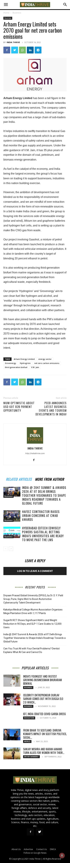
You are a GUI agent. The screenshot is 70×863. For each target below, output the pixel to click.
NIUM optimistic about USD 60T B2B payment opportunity (19, 406)
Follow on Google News (35, 852)
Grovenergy (10, 363)
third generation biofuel (16, 367)
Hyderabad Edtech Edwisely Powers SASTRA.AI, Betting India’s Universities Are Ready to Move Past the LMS (43, 534)
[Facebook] (6, 50)
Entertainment (31, 756)
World (27, 741)
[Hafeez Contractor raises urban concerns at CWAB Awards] (11, 516)
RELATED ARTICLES (19, 479)
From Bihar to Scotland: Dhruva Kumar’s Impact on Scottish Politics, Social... (45, 734)
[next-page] (11, 549)
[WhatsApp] (22, 50)
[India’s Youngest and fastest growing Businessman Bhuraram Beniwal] (11, 681)
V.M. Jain (35, 367)
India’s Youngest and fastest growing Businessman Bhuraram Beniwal (42, 680)
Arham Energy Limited (24, 359)
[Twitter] (14, 50)
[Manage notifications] (62, 855)
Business (17, 12)
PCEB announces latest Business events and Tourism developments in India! (51, 408)
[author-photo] (35, 443)
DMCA (53, 849)
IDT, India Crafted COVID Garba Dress (44, 714)
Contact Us (41, 849)
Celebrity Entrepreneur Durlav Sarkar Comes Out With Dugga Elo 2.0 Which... (43, 698)
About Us (16, 849)
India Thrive (13, 42)
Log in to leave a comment (35, 570)
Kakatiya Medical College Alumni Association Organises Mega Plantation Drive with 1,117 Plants (33, 611)
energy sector (45, 359)
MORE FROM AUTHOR (49, 479)
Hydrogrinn (25, 363)
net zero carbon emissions (46, 363)
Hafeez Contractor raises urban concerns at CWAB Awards (41, 515)
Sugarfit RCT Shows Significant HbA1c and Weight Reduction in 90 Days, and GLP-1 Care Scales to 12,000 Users (32, 624)
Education (29, 718)
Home (6, 12)
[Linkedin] (30, 50)
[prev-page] (5, 549)
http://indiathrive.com (35, 453)
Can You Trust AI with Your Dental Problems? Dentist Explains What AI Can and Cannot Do (31, 650)
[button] (5, 4)
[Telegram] (38, 50)
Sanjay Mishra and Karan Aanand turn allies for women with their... (43, 751)
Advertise (28, 849)
